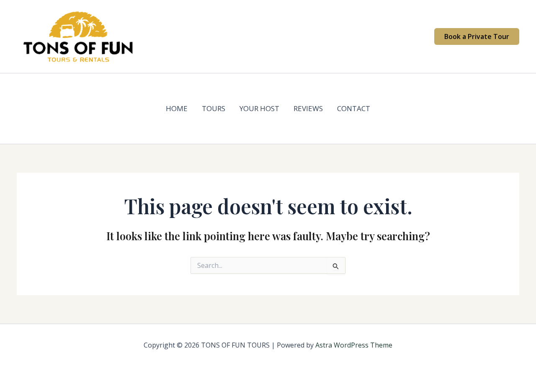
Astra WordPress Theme (353, 345)
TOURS (213, 108)
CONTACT (353, 108)
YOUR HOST (259, 108)
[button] (476, 36)
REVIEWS (308, 108)
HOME (177, 108)
